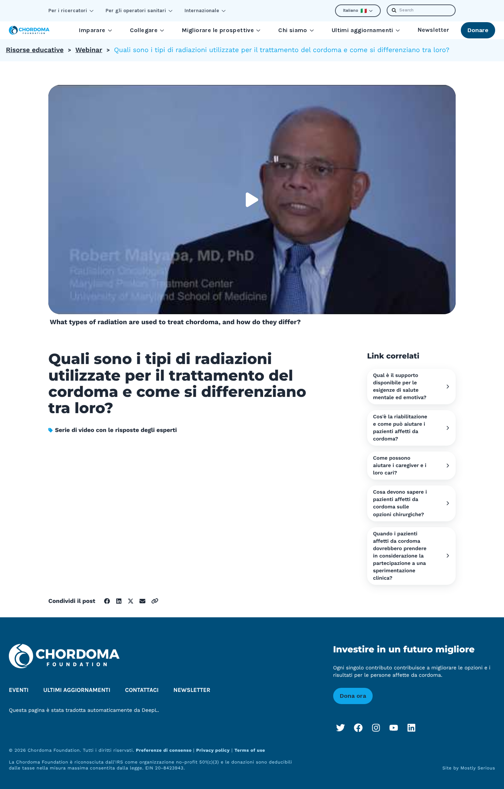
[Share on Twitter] (131, 601)
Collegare (144, 30)
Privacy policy (213, 750)
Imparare (92, 30)
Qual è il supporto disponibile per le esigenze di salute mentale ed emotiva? (400, 387)
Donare (478, 30)
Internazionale (201, 10)
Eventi (18, 690)
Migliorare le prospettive (218, 30)
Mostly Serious (477, 768)
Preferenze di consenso (164, 750)
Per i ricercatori (67, 10)
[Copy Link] (154, 600)
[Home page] (29, 30)
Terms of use (249, 750)
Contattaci (142, 690)
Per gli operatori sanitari (136, 10)
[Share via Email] (142, 601)
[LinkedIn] (411, 728)
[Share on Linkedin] (119, 601)
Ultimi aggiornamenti (362, 30)
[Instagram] (376, 728)
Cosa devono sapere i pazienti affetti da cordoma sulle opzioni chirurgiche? (400, 503)
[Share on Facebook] (107, 601)
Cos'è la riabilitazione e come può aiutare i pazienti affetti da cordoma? (400, 428)
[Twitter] (340, 728)
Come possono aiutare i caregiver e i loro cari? (400, 465)
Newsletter (433, 30)
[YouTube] (393, 728)
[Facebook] (358, 728)
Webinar (88, 50)
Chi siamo (292, 30)
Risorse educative (34, 50)
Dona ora (353, 695)
